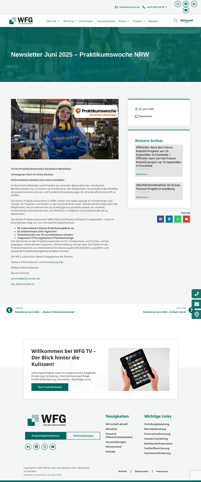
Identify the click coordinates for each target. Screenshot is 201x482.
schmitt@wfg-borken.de (25, 278)
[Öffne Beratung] (75, 21)
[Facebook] (186, 4)
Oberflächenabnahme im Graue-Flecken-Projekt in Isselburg (158, 186)
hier (61, 262)
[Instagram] (178, 4)
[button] (160, 219)
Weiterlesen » (142, 174)
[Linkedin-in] (194, 4)
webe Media (56, 475)
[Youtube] (186, 10)
